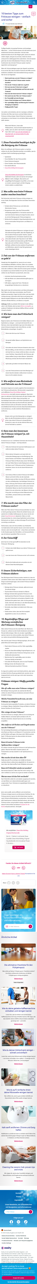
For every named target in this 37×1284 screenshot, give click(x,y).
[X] (13, 883)
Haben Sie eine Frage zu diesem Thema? (13, 873)
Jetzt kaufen (20, 847)
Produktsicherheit (7, 1240)
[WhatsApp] (18, 883)
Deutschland (7, 1230)
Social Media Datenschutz (9, 1238)
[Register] (30, 1212)
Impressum (18, 1200)
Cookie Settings (6, 1243)
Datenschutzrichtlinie (8, 1235)
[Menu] (2, 2)
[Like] (13, 868)
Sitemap (26, 1238)
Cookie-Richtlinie (21, 1235)
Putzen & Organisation (18, 982)
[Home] (12, 2)
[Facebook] (9, 883)
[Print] (5, 43)
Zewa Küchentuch (10, 516)
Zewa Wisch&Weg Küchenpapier (14, 168)
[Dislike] (23, 868)
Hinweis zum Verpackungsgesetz (23, 1240)
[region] (18, 1273)
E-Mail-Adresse (10, 1212)
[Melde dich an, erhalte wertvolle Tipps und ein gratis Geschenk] (30, 6)
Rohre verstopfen (26, 306)
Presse (18, 1196)
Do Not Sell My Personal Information (18, 1282)
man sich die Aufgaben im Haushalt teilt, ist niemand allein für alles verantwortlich (17, 134)
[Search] (34, 2)
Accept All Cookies (18, 1278)
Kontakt (18, 1193)
